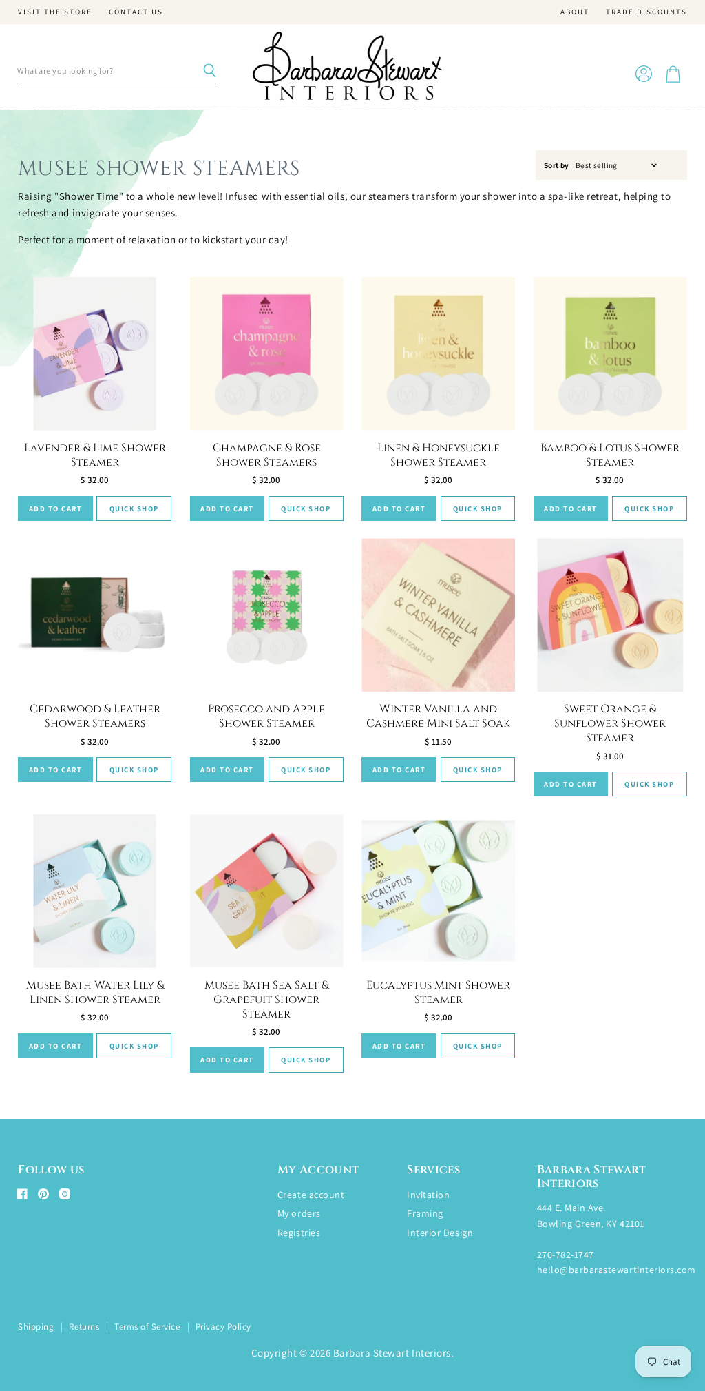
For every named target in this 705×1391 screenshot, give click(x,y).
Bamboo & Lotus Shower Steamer (610, 455)
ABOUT (574, 12)
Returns (84, 1326)
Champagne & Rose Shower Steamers (267, 455)
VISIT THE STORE (55, 12)
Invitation (428, 1194)
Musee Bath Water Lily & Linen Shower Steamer (95, 992)
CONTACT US (136, 12)
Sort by (556, 165)
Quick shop (134, 508)
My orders (299, 1213)
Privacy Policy (223, 1326)
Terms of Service (147, 1326)
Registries (298, 1232)
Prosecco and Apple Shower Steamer (266, 716)
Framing (425, 1213)
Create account (310, 1194)
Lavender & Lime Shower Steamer (95, 455)
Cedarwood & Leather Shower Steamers (95, 716)
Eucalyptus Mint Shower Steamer (438, 992)
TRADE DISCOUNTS (646, 12)
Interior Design (440, 1232)
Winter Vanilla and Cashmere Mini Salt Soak (438, 716)
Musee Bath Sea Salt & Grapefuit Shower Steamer (266, 1000)
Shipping (36, 1326)
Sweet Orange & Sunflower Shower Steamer (610, 723)
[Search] (209, 71)
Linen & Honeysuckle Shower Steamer (438, 455)
